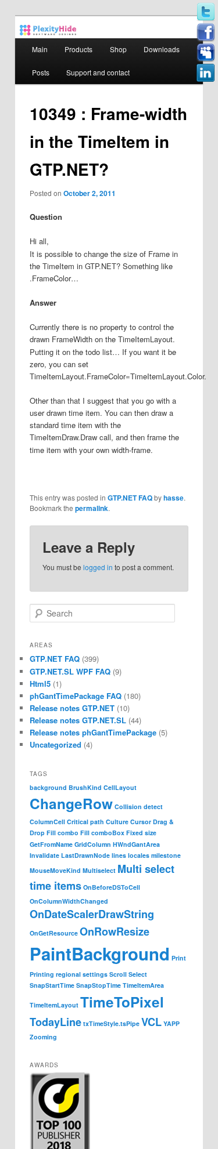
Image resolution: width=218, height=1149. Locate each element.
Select (137, 974)
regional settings (82, 974)
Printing (42, 974)
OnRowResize (114, 931)
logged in (98, 567)
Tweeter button (205, 12)
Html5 (40, 683)
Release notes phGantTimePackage (93, 732)
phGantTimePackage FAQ (75, 695)
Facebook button (205, 32)
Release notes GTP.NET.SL (78, 720)
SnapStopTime (98, 985)
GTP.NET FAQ (130, 497)
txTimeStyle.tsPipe (111, 1023)
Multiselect (99, 870)
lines (119, 855)
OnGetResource (54, 933)
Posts (40, 72)
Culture (117, 821)
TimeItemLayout (54, 1005)
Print (178, 958)
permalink (91, 508)
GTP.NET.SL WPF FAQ (70, 671)
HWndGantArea (136, 844)
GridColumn (92, 844)
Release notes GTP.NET (72, 707)
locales (138, 855)
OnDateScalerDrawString (92, 914)
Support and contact (98, 72)
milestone (166, 855)
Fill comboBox (102, 832)
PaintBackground (100, 953)
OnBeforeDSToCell (111, 887)
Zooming (43, 1036)
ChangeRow (71, 803)
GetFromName (51, 844)
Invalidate (44, 855)
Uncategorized (55, 744)
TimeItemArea (143, 985)
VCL (151, 1022)
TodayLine (55, 1022)
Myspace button (205, 53)
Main (40, 49)
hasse (173, 497)
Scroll (118, 974)
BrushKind (85, 787)
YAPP (171, 1023)
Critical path (85, 821)
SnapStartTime (52, 985)
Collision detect (139, 806)
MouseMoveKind (55, 870)
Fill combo (62, 832)
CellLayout (120, 787)
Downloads (162, 49)
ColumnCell (47, 821)
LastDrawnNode (85, 855)
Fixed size (141, 832)
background (48, 787)
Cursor (140, 821)
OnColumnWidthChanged (69, 901)
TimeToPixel (122, 1002)
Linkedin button (205, 73)
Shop (118, 49)
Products (78, 49)
